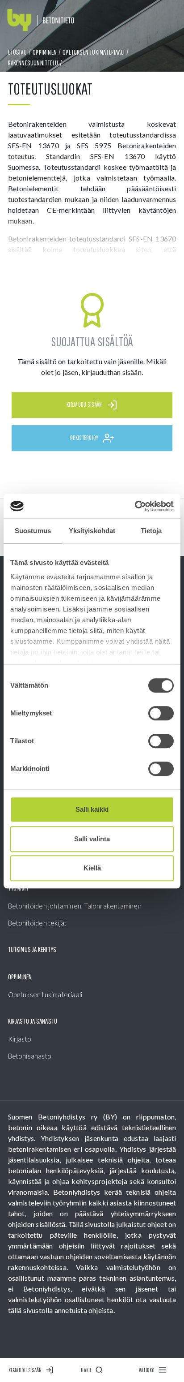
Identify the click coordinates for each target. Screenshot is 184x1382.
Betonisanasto (30, 1056)
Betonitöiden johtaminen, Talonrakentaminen (75, 906)
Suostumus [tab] (33, 530)
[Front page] (40, 20)
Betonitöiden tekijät (37, 923)
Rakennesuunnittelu (33, 63)
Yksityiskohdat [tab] (92, 530)
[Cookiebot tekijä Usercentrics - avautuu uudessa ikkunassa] (135, 506)
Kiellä (92, 868)
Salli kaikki (92, 809)
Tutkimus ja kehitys (32, 949)
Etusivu (17, 52)
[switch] (161, 713)
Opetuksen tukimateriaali (94, 52)
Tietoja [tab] (151, 530)
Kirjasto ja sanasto (33, 1021)
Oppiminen (45, 52)
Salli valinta (92, 839)
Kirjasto (20, 1039)
